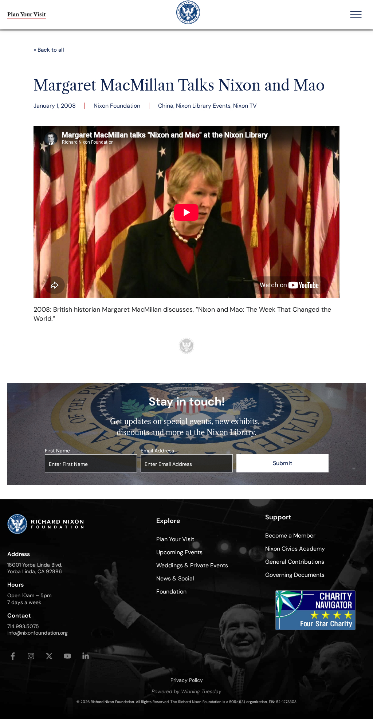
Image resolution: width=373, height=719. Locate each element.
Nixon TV (245, 105)
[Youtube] (67, 656)
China (165, 105)
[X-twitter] (49, 656)
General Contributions (294, 562)
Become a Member (290, 535)
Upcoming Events (179, 552)
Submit (282, 463)
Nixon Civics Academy (295, 548)
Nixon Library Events (203, 105)
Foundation (171, 591)
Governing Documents (295, 575)
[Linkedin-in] (85, 656)
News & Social (175, 578)
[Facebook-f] (12, 656)
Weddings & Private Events (192, 565)
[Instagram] (30, 656)
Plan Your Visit (175, 539)
